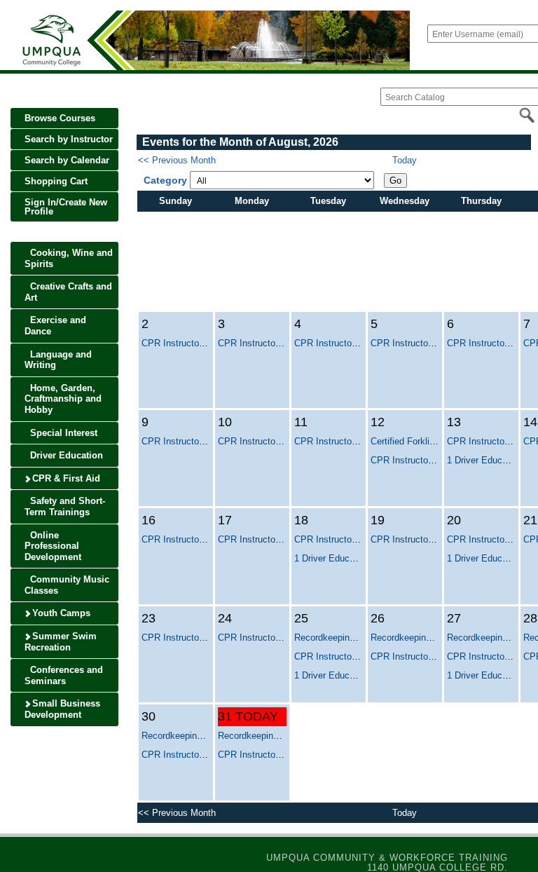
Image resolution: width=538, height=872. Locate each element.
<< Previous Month (177, 160)
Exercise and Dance (55, 325)
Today (404, 160)
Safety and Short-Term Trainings (65, 506)
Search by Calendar (67, 160)
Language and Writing (58, 360)
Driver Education (65, 455)
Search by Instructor (69, 139)
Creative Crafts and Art (68, 292)
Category (165, 180)
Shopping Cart (56, 181)
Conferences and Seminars (64, 675)
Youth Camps (59, 613)
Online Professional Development (53, 546)
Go (395, 180)
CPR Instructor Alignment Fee (202, 343)
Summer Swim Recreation (61, 642)
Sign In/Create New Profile (66, 207)
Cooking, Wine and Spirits (69, 258)
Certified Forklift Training (420, 441)
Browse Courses (60, 118)
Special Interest (62, 433)
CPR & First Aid (64, 478)
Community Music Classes (67, 585)
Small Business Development (62, 709)
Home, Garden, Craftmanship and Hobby (63, 399)
